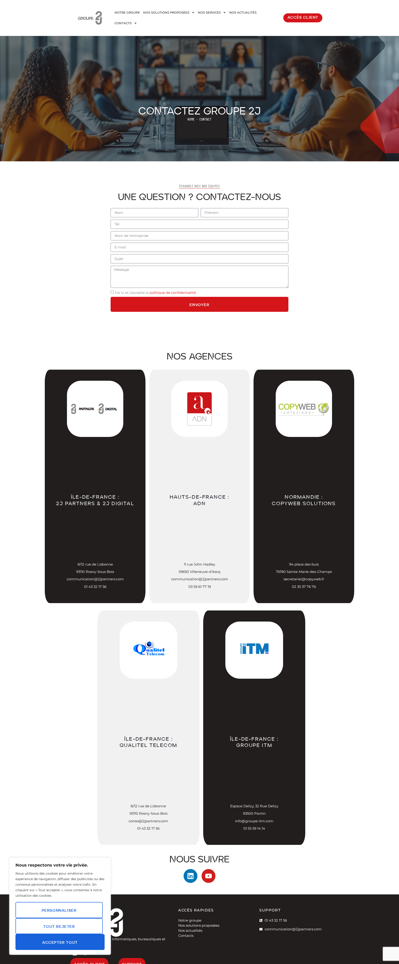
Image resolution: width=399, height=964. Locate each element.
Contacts (123, 23)
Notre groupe (127, 12)
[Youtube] (208, 876)
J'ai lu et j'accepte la (155, 292)
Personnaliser (59, 910)
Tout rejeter (59, 926)
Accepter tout (60, 942)
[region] (60, 906)
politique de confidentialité (173, 292)
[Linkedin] (190, 876)
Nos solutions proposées (166, 12)
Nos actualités (243, 12)
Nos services (209, 12)
